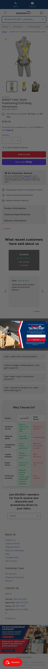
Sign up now (36, 339)
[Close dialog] (47, 322)
